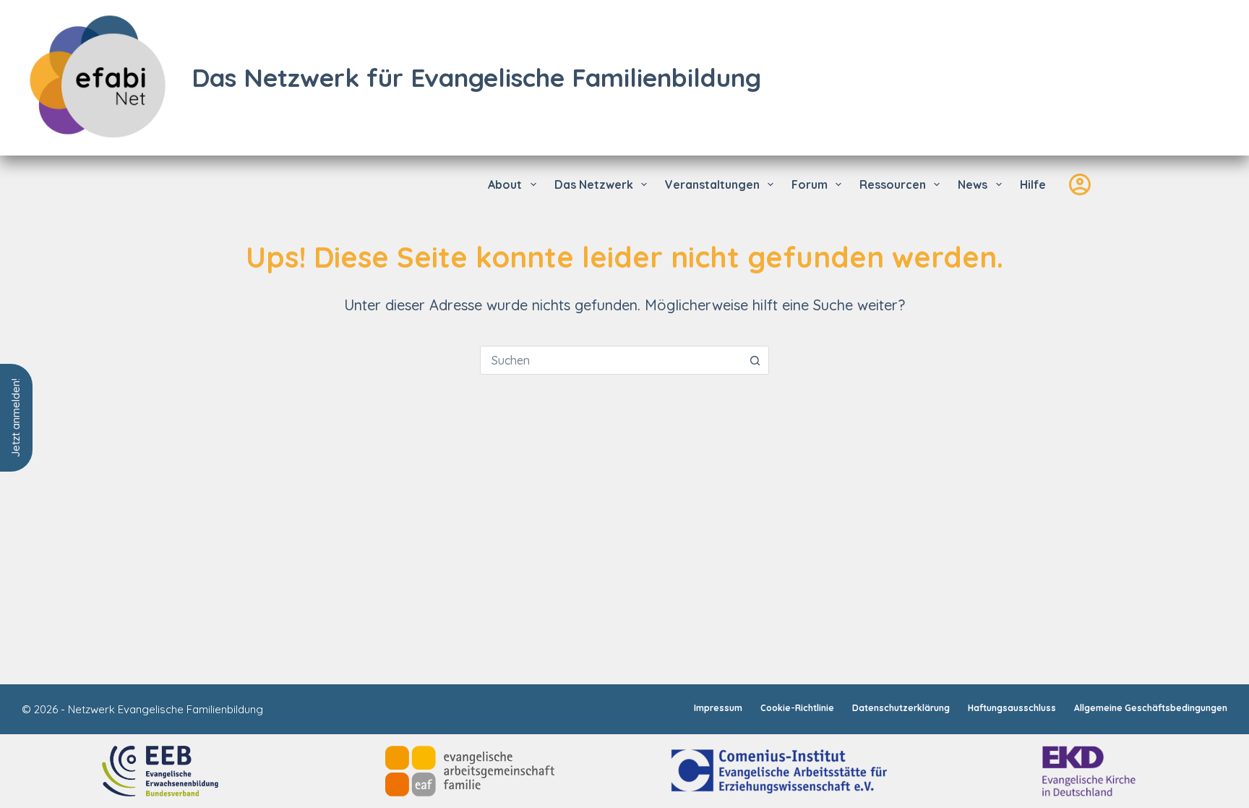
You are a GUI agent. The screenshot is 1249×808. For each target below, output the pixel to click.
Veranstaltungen (712, 184)
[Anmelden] (1080, 184)
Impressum (718, 707)
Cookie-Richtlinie (797, 707)
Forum (809, 184)
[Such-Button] (754, 360)
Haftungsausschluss (1012, 707)
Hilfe (1033, 184)
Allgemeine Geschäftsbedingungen (1150, 707)
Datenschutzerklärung (901, 707)
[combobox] (611, 360)
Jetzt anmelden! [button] (15, 417)
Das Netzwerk (593, 184)
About (505, 184)
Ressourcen (892, 184)
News (972, 184)
